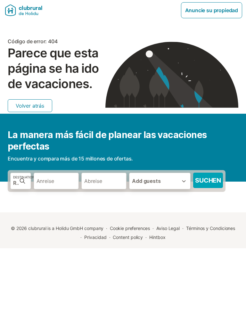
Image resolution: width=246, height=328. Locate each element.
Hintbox (157, 237)
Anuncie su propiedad (211, 10)
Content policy (128, 237)
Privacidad (95, 237)
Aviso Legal (168, 228)
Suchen (208, 180)
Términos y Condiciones (210, 228)
